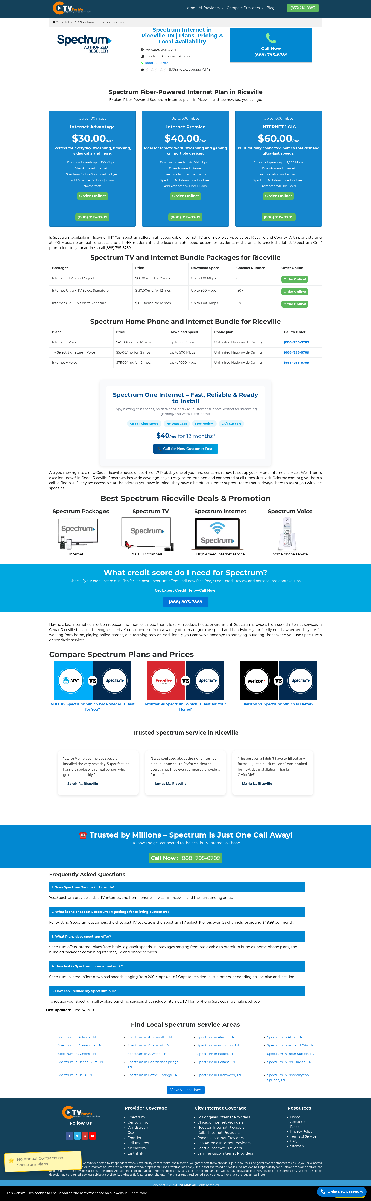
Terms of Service (303, 1140)
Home (189, 8)
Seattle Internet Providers (219, 1152)
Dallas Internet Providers (218, 1136)
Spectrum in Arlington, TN (218, 1049)
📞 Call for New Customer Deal (185, 449)
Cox (131, 1136)
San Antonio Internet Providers (224, 1146)
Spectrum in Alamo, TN (215, 1041)
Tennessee (103, 22)
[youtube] (92, 1139)
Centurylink (138, 1126)
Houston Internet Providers (221, 1131)
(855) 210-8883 (303, 8)
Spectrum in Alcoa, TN (285, 1041)
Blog (271, 8)
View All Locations (185, 1093)
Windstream (138, 1131)
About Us (297, 1125)
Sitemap (297, 1149)
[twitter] (77, 1139)
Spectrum (87, 22)
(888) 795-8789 (156, 63)
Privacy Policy (301, 1135)
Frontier (134, 1141)
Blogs (294, 1130)
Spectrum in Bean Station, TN (290, 1057)
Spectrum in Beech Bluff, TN (80, 1065)
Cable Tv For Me (66, 22)
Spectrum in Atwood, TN (147, 1057)
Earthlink (135, 1157)
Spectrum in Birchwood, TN (219, 1078)
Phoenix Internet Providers (220, 1141)
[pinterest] (85, 1139)
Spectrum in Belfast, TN (216, 1065)
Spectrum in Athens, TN (77, 1057)
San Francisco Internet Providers (225, 1157)
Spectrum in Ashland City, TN (290, 1049)
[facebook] (69, 1139)
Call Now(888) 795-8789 (271, 51)
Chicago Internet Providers (220, 1126)
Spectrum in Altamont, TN (148, 1049)
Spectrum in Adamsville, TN (150, 1041)
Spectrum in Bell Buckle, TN (289, 1065)
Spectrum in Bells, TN (75, 1078)
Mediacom (137, 1152)
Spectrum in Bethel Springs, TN (153, 1078)
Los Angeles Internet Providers (223, 1121)
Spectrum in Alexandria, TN (80, 1049)
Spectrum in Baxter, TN (215, 1057)
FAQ (294, 1144)
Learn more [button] (138, 1193)
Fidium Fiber (138, 1146)
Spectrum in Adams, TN (77, 1041)
